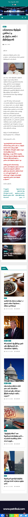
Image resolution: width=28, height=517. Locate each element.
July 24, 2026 (9, 351)
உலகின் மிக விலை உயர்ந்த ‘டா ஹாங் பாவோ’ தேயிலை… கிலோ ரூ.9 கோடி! (13, 303)
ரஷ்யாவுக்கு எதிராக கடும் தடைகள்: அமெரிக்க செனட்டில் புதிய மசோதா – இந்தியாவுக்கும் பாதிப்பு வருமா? (12, 391)
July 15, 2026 (9, 398)
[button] (22, 17)
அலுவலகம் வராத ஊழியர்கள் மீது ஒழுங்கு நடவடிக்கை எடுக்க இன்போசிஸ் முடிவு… (19, 193)
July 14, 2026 (9, 443)
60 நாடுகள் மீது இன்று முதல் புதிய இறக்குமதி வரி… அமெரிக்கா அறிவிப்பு (13, 346)
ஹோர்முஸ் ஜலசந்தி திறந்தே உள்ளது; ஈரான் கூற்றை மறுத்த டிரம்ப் (14, 481)
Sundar (17, 308)
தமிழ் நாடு (10, 217)
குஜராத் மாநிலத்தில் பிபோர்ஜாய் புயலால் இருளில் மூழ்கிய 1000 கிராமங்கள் (9, 193)
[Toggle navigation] (25, 17)
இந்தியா (4, 26)
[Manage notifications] (24, 513)
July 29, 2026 (9, 308)
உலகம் (5, 298)
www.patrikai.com (14, 11)
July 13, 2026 (9, 486)
